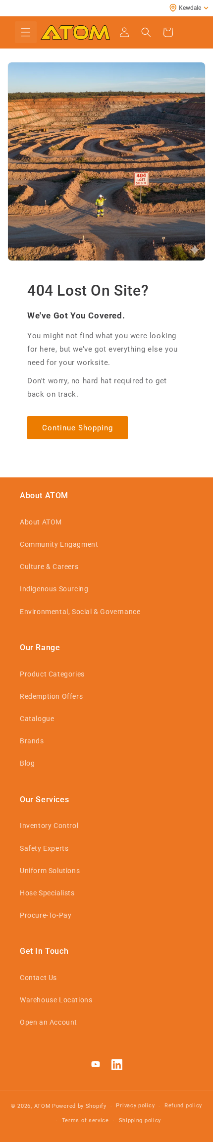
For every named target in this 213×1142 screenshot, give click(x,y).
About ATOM (41, 522)
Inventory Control (49, 826)
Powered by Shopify (79, 1106)
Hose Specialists (47, 893)
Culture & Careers (49, 567)
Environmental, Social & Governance (80, 612)
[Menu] (26, 32)
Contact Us (38, 978)
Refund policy (183, 1105)
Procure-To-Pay (45, 915)
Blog (27, 763)
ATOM (42, 1106)
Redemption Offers (51, 696)
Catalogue (37, 719)
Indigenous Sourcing (54, 589)
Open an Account (48, 1022)
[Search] (146, 32)
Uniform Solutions (50, 871)
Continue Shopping (77, 427)
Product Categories (52, 674)
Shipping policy (140, 1120)
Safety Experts (44, 848)
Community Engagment (59, 544)
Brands (32, 741)
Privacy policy (135, 1105)
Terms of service (85, 1120)
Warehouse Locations (56, 1000)
